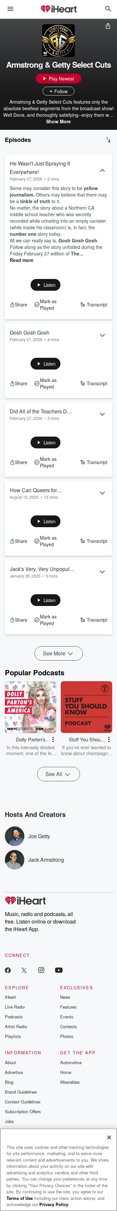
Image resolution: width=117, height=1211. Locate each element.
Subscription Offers (23, 1111)
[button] (46, 285)
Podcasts (14, 1016)
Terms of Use (19, 1198)
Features (68, 1007)
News (65, 997)
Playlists (13, 1036)
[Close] (109, 1137)
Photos (66, 1036)
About (10, 1062)
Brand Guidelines (21, 1092)
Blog (9, 1082)
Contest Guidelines (23, 1102)
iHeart (10, 997)
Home (65, 1072)
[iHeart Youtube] (59, 970)
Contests (68, 1026)
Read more (21, 260)
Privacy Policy (53, 1204)
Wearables (70, 1082)
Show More (58, 121)
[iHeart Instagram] (41, 970)
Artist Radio (16, 1026)
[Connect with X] (24, 970)
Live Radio (15, 1007)
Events (66, 1016)
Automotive (71, 1062)
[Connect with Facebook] (8, 970)
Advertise (14, 1072)
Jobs (9, 1121)
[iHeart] (58, 9)
